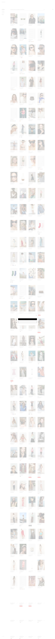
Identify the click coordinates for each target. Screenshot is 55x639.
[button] (27, 319)
